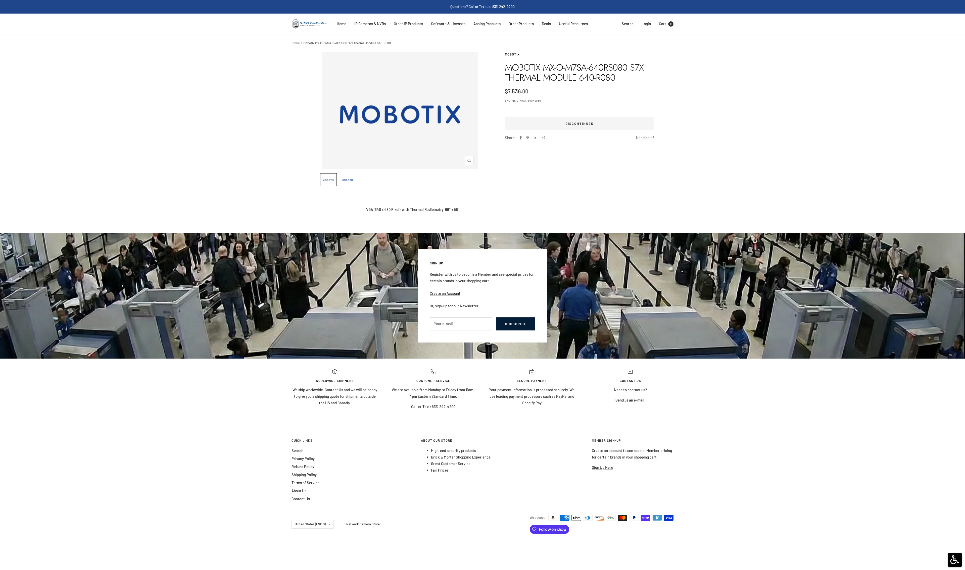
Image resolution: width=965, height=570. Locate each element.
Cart (665, 23)
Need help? (645, 137)
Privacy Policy (303, 458)
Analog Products (487, 23)
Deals (546, 23)
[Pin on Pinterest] (527, 138)
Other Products (521, 23)
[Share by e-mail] (543, 137)
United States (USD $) (310, 524)
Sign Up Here (602, 467)
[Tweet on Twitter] (535, 138)
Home (341, 23)
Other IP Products (408, 23)
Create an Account (445, 293)
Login (646, 23)
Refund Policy (303, 466)
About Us (299, 490)
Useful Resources (573, 23)
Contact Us (334, 389)
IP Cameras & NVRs (370, 23)
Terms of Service (305, 482)
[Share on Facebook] (521, 138)
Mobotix (512, 54)
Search (628, 23)
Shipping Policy (304, 474)
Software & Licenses (448, 23)
